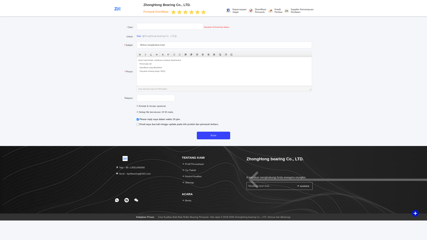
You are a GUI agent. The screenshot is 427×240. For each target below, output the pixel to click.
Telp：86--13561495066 (131, 167)
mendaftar (304, 186)
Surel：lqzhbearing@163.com (134, 173)
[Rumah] (125, 158)
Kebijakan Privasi (145, 217)
